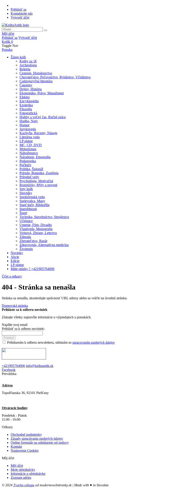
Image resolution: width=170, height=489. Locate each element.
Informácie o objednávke (28, 473)
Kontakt (16, 446)
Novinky (17, 253)
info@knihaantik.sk (39, 366)
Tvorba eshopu (23, 485)
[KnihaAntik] (15, 25)
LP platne (17, 265)
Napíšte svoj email (14, 325)
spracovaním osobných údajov (93, 342)
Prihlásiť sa (18, 9)
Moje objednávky (23, 469)
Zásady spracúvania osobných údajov (37, 438)
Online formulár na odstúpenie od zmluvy (40, 442)
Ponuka (7, 49)
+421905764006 (13, 366)
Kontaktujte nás (22, 13)
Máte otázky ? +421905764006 (32, 269)
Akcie (15, 257)
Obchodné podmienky (26, 434)
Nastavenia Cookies (25, 450)
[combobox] (22, 29)
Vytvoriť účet (20, 17)
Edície (15, 261)
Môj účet (8, 33)
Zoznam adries (21, 477)
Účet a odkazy (12, 276)
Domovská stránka (15, 306)
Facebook (8, 370)
